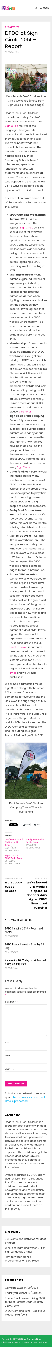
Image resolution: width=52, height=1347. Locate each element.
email (12, 673)
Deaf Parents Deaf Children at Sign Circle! (14, 842)
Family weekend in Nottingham (35, 841)
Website (9, 1068)
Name (8, 1042)
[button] (8, 8)
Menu (46, 8)
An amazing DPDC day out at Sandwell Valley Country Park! (25, 962)
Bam (44, 1342)
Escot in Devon (18, 647)
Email (8, 1055)
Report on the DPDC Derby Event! (14, 857)
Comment (11, 1002)
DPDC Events (12, 27)
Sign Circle (11, 126)
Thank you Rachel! (16, 1293)
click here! (24, 411)
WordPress (31, 1342)
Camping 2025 (14, 1287)
